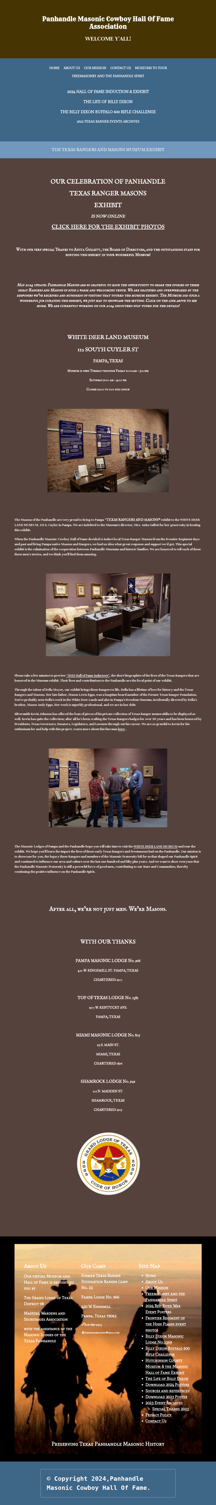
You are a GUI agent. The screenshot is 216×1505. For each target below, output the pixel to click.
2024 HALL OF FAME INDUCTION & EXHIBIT (108, 91)
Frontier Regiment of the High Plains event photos (165, 1323)
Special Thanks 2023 (170, 1408)
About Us (154, 1281)
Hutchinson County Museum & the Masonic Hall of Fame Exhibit (166, 1366)
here (121, 729)
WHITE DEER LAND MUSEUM (156, 846)
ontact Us (157, 1420)
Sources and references (167, 1390)
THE (64, 111)
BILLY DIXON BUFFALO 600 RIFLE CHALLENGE (112, 111)
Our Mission (156, 1287)
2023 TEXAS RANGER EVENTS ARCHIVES (108, 121)
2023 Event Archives (164, 1402)
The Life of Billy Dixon (166, 1378)
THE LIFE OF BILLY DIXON (108, 101)
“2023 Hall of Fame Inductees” (88, 675)
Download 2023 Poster (166, 1396)
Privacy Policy (158, 1414)
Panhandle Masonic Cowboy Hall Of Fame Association (108, 22)
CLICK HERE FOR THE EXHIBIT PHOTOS (108, 227)
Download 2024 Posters (167, 1384)
